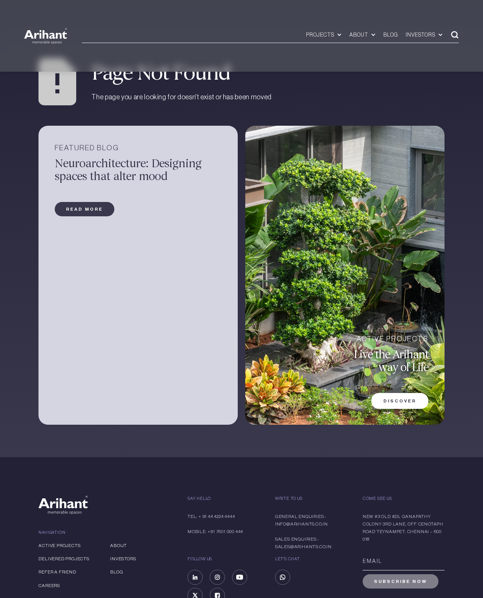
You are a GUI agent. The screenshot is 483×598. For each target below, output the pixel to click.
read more (84, 209)
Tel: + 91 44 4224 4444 (211, 516)
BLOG (390, 35)
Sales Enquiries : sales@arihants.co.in (303, 542)
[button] (324, 35)
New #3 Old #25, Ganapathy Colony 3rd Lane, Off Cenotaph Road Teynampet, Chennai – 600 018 (403, 528)
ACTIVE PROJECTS (59, 545)
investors (123, 558)
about (118, 545)
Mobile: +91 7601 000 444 (215, 531)
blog (116, 572)
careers (49, 585)
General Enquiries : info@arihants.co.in (301, 520)
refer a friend (57, 572)
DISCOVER (399, 401)
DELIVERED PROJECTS (63, 558)
